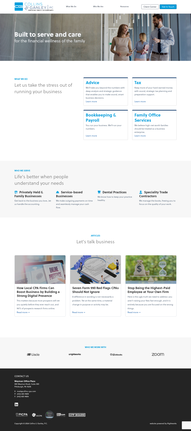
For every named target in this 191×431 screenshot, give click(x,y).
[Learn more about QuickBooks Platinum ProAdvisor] (49, 415)
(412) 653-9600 (23, 393)
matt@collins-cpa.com (26, 391)
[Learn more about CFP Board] (77, 415)
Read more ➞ (40, 312)
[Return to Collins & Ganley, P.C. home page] (33, 6)
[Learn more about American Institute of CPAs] (37, 415)
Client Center (150, 6)
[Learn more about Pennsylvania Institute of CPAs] (21, 415)
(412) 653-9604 (23, 396)
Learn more (98, 101)
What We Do (71, 6)
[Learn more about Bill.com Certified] (61, 415)
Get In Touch (168, 6)
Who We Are (98, 6)
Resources (124, 6)
